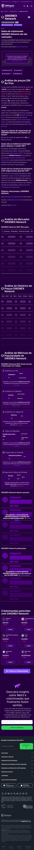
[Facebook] (11, 793)
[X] (2, 793)
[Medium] (17, 793)
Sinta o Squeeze (17, 727)
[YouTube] (8, 793)
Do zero (13, 205)
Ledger (29, 124)
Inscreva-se (26, 746)
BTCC (3, 117)
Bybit (23, 115)
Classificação (13, 11)
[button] (27, 6)
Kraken (28, 115)
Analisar (10, 629)
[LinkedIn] (14, 793)
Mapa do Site (4, 847)
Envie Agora (16, 385)
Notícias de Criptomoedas (14, 197)
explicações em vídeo (14, 200)
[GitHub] (26, 793)
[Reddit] (23, 793)
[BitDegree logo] (6, 815)
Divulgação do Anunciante (28, 847)
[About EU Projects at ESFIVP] (7, 806)
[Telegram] (5, 793)
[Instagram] (20, 793)
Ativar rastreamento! (22, 46)
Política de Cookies (19, 847)
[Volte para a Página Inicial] (2, 11)
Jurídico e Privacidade (10, 847)
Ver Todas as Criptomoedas (17, 671)
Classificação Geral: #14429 (8, 22)
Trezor (4, 126)
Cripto (6, 11)
